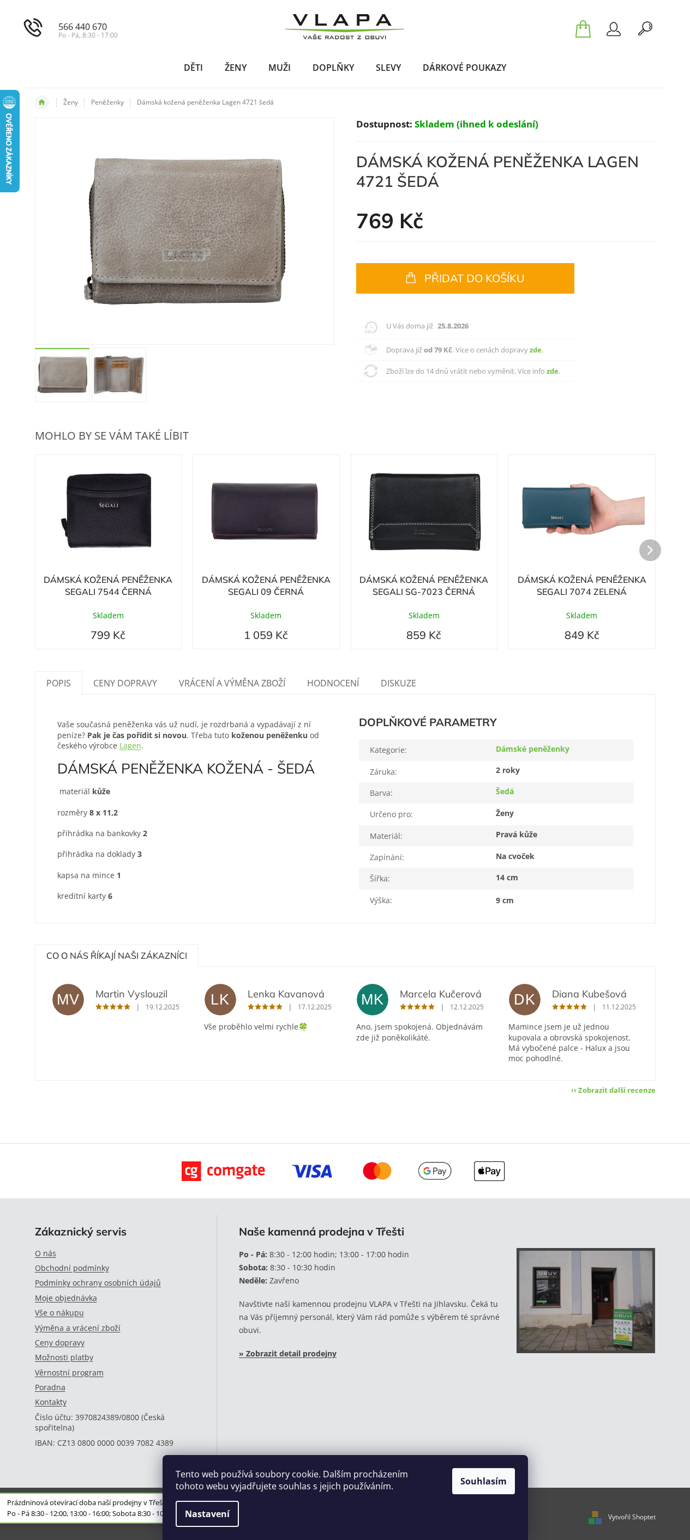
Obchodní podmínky (72, 1268)
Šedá (505, 791)
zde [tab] (536, 350)
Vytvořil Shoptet (632, 1517)
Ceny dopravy (60, 1342)
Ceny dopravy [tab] (125, 683)
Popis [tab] (58, 683)
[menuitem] (193, 67)
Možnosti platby (64, 1357)
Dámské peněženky (532, 749)
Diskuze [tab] (398, 683)
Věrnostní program (69, 1372)
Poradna (50, 1387)
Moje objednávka (66, 1298)
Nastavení (207, 1514)
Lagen (130, 745)
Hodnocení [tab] (333, 683)
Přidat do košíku (474, 278)
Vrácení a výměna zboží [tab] (232, 683)
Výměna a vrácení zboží (78, 1328)
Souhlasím (483, 1481)
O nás (45, 1253)
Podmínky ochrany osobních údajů (98, 1282)
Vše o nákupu (59, 1312)
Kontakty (51, 1402)
